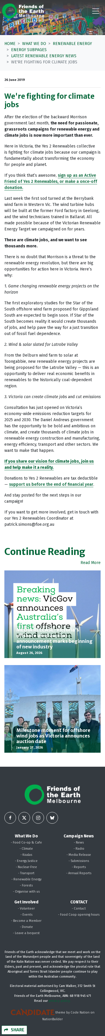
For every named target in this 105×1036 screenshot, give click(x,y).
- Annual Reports (78, 873)
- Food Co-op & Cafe (26, 842)
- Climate (26, 849)
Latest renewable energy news (43, 55)
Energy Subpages (29, 49)
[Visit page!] (10, 818)
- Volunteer (26, 908)
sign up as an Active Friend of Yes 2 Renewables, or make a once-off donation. (50, 181)
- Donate (26, 927)
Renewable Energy (72, 43)
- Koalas (26, 855)
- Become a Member (26, 921)
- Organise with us (26, 891)
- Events (26, 915)
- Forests (26, 885)
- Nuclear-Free (26, 867)
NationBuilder (52, 1019)
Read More (90, 562)
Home (9, 43)
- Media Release (78, 855)
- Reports (79, 867)
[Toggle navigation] (96, 11)
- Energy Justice (26, 861)
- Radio (79, 849)
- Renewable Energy (26, 879)
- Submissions (79, 861)
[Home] (23, 11)
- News (79, 842)
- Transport (26, 873)
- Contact (79, 908)
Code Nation (80, 1012)
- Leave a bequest (26, 933)
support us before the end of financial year (51, 484)
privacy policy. (60, 1001)
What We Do (34, 43)
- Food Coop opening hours (78, 915)
